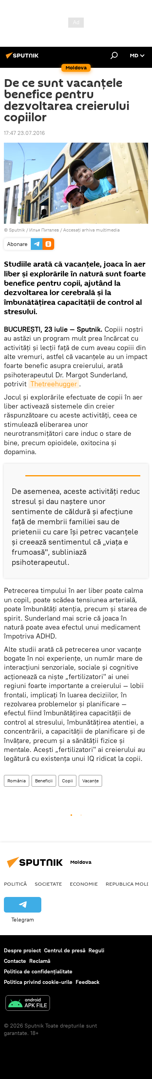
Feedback (87, 981)
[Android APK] (27, 1004)
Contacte (15, 960)
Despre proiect (22, 950)
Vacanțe (90, 781)
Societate (48, 883)
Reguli (96, 950)
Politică (15, 883)
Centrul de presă (64, 950)
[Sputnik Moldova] (23, 58)
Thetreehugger (53, 383)
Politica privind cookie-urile (38, 981)
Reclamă (39, 960)
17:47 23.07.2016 (24, 132)
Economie (84, 883)
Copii (67, 781)
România (16, 781)
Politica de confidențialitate (38, 971)
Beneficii (44, 781)
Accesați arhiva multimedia (91, 230)
